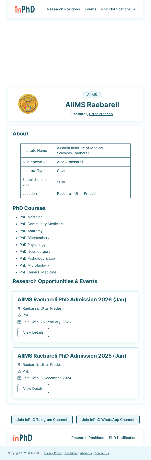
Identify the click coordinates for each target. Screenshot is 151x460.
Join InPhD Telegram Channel (42, 420)
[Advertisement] (75, 54)
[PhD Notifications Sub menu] (134, 9)
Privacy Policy (53, 453)
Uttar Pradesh (101, 114)
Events (91, 9)
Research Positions (63, 9)
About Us (86, 453)
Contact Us (102, 453)
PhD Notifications (116, 9)
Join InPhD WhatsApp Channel (108, 420)
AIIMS (92, 95)
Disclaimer (71, 453)
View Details (33, 332)
